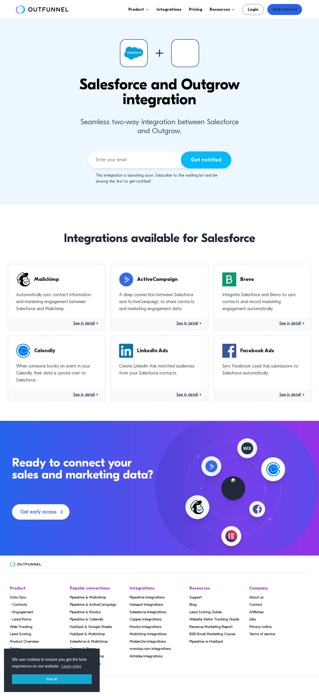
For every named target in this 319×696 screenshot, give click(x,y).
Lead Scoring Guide (205, 612)
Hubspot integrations (146, 604)
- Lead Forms (20, 619)
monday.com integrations (150, 648)
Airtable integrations (146, 656)
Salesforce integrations (148, 612)
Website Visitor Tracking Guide (214, 619)
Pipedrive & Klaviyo (85, 612)
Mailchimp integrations (148, 634)
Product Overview (24, 641)
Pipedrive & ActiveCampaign (93, 604)
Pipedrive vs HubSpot (206, 641)
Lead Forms (155, 59)
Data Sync (18, 597)
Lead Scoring (20, 634)
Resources (220, 9)
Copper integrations (145, 619)
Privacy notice (260, 626)
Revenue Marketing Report (211, 626)
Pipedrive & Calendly (86, 619)
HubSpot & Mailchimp (87, 634)
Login (253, 9)
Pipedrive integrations (147, 597)
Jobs (252, 619)
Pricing (195, 9)
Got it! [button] (52, 679)
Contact (255, 604)
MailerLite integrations (148, 641)
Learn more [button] (71, 666)
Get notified (206, 160)
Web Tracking (21, 626)
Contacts (153, 39)
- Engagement (21, 612)
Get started (285, 9)
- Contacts (18, 604)
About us (256, 597)
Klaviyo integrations (145, 626)
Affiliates (256, 612)
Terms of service (262, 634)
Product (136, 9)
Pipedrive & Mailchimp (88, 597)
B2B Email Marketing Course (212, 634)
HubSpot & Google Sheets (91, 626)
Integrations (169, 9)
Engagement (156, 49)
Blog (193, 604)
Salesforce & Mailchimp (89, 641)
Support (195, 597)
